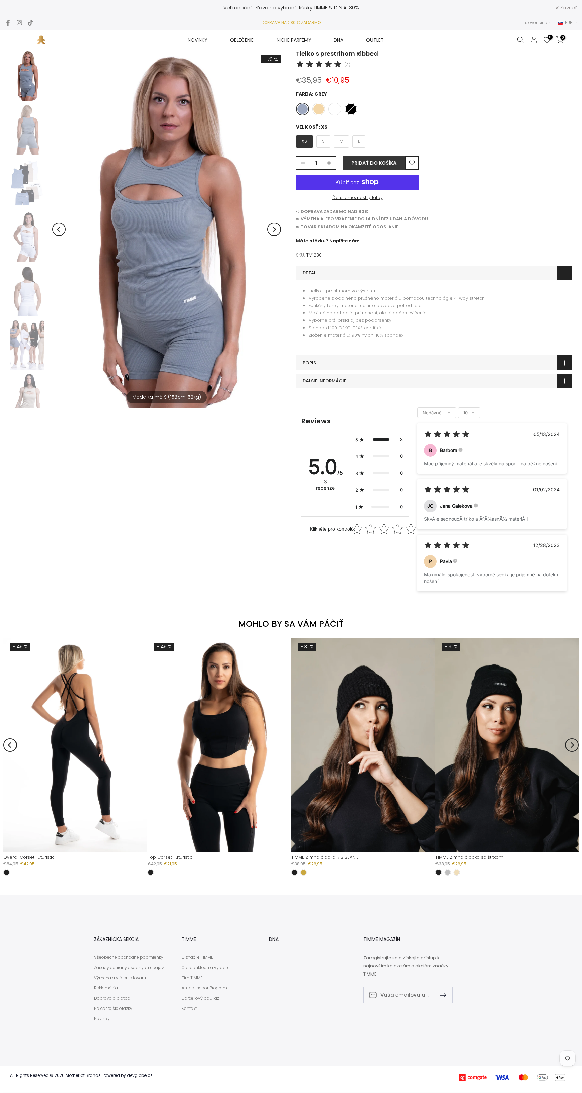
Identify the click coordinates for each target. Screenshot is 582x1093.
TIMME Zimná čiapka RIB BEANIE (325, 857)
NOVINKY (197, 40)
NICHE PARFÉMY (294, 40)
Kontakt (189, 1008)
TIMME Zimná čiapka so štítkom (469, 857)
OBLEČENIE (242, 40)
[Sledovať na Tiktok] (30, 23)
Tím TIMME (192, 978)
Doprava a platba (112, 998)
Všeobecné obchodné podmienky (128, 957)
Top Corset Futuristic (170, 857)
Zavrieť (17, 7)
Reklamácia (106, 988)
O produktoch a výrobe (205, 967)
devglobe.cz (139, 1075)
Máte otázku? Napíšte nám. (328, 241)
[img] (319, 65)
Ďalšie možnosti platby (357, 197)
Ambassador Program (204, 988)
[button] (379, 439)
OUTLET (375, 40)
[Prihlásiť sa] (440, 994)
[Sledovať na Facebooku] (8, 23)
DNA (338, 40)
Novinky (102, 1018)
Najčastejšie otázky (113, 1008)
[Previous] (59, 229)
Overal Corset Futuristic (29, 857)
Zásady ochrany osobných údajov (129, 967)
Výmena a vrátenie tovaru (120, 978)
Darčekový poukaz (200, 998)
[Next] (274, 229)
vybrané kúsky (295, 7)
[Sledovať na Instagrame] (19, 23)
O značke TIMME (197, 957)
